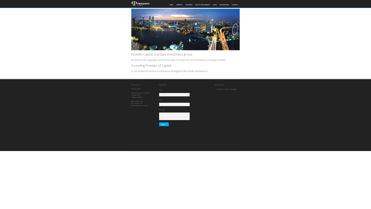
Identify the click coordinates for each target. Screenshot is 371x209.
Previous (235, 10)
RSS (163, 147)
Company (179, 5)
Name (161, 90)
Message (162, 109)
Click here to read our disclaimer (227, 89)
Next (238, 10)
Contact (235, 5)
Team (215, 5)
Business (189, 5)
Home (171, 5)
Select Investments (202, 5)
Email (161, 100)
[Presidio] (140, 5)
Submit (163, 124)
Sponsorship (224, 5)
